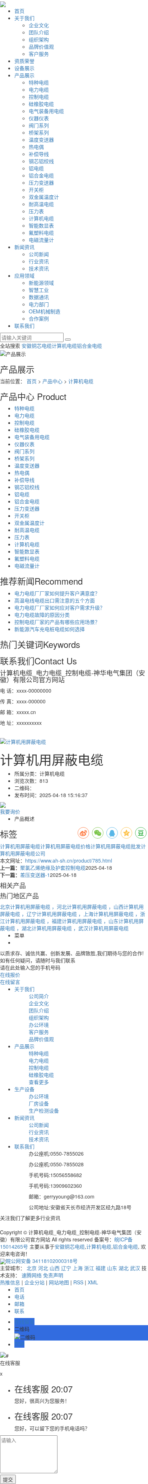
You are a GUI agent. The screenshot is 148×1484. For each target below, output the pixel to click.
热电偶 (36, 146)
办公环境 (39, 1024)
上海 (78, 1267)
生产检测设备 (44, 1110)
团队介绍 (39, 32)
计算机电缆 (41, 218)
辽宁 (66, 1267)
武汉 (135, 1267)
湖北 (124, 1267)
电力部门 (39, 304)
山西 (55, 1267)
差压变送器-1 (35, 874)
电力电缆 (39, 89)
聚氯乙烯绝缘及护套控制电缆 (52, 867)
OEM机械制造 (44, 311)
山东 (112, 1267)
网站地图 (59, 1282)
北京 (32, 1267)
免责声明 (53, 1275)
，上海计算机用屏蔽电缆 (106, 913)
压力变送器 (41, 182)
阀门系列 (39, 125)
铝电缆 (36, 168)
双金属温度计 (44, 196)
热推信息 (10, 1282)
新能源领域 (41, 282)
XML (93, 1282)
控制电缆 (39, 96)
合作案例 (39, 318)
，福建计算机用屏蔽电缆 (75, 920)
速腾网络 (32, 1275)
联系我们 (24, 325)
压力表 (36, 211)
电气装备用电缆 (46, 110)
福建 (101, 1267)
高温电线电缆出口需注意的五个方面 (54, 600)
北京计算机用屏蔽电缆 (26, 906)
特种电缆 (39, 82)
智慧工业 (39, 289)
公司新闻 (39, 254)
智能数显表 (41, 225)
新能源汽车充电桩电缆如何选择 (49, 629)
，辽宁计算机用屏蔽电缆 (50, 913)
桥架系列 (39, 132)
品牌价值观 (41, 46)
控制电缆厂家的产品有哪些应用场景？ (57, 621)
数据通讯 (39, 297)
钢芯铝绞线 (41, 161)
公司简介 (39, 996)
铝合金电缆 (41, 175)
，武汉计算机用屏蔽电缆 (101, 928)
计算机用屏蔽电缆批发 (116, 846)
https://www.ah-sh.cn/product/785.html (68, 860)
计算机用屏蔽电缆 (20, 846)
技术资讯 (39, 268)
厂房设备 (39, 1103)
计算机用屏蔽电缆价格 (65, 846)
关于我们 (24, 17)
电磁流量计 (41, 239)
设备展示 (24, 68)
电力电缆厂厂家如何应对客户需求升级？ (59, 607)
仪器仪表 (39, 118)
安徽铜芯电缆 (37, 345)
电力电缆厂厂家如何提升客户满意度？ (57, 593)
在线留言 (10, 981)
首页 (19, 10)
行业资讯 (39, 261)
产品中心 (52, 381)
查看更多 (39, 1081)
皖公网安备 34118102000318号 (42, 1260)
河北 (43, 1267)
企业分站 (34, 1282)
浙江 (89, 1267)
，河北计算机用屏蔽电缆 (80, 906)
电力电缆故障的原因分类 (42, 614)
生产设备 (24, 1089)
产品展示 (24, 75)
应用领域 (24, 275)
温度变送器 (41, 139)
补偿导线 (39, 153)
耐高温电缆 (41, 204)
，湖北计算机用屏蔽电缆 (45, 928)
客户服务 (39, 53)
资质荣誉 (24, 60)
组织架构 (39, 39)
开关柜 (36, 189)
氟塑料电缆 (41, 232)
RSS (78, 1282)
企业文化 (39, 25)
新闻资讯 (24, 246)
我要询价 (10, 811)
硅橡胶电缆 (41, 103)
